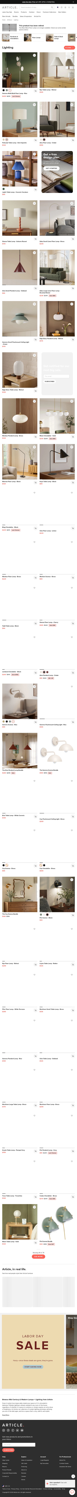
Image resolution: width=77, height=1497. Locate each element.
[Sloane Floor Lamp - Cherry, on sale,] (57, 602)
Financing (24, 1466)
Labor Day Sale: (27, 2)
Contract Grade (63, 1463)
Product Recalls (6, 1470)
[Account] (65, 7)
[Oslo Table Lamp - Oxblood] (57, 1035)
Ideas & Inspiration (26, 1460)
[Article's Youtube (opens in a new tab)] (22, 1430)
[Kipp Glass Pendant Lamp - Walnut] (57, 318)
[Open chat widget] (72, 1492)
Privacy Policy (15, 1489)
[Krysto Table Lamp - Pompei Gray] (19, 1130)
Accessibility (57, 1489)
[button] (61, 7)
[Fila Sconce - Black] (57, 894)
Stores (23, 1479)
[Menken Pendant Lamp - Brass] (19, 416)
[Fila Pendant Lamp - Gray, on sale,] (57, 1130)
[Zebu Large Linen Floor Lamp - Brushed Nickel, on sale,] (57, 267)
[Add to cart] (35, 91)
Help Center (5, 1460)
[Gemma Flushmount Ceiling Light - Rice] (57, 701)
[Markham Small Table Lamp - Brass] (57, 989)
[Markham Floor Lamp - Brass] (57, 1084)
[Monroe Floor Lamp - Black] (19, 461)
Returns (4, 1466)
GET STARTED (51, 168)
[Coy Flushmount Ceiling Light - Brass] (57, 795)
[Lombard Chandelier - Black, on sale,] (19, 652)
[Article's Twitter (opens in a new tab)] (17, 1430)
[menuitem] (7, 12)
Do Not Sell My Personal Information (31, 1489)
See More (38, 1256)
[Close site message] (73, 2)
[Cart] (73, 7)
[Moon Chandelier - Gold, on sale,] (57, 416)
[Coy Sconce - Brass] (19, 845)
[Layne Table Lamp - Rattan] (57, 943)
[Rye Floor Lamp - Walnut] (19, 943)
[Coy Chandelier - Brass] (57, 845)
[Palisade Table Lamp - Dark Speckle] (19, 119)
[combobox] (58, 7)
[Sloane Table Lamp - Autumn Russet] (19, 218)
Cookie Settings (47, 1489)
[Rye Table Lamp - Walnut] (57, 70)
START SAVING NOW (33, 1367)
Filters (68, 47)
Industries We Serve (65, 1466)
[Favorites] (69, 7)
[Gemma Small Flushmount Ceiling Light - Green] (19, 318)
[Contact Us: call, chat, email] (61, 7)
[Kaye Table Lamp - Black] (57, 461)
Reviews (23, 1473)
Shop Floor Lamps (29, 35)
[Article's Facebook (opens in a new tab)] (12, 1430)
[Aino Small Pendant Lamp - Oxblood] (19, 267)
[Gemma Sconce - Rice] (19, 701)
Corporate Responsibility (9, 1473)
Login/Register (44, 1460)
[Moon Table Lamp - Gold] (19, 1222)
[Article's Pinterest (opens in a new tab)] (8, 1430)
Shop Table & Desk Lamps (54, 35)
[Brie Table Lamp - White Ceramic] (19, 795)
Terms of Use (6, 1489)
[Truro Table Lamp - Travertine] (19, 1176)
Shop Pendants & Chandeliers (11, 35)
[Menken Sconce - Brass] (57, 557)
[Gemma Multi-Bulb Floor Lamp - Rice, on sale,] (19, 70)
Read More (5, 1415)
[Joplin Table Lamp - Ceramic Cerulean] (19, 168)
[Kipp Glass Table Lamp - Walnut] (19, 370)
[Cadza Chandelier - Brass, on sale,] (57, 1176)
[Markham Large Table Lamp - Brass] (19, 1084)
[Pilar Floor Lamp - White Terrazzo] (19, 989)
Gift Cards (24, 1463)
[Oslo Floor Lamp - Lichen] (57, 507)
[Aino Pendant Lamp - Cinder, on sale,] (57, 652)
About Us (24, 1470)
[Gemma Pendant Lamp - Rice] (19, 1035)
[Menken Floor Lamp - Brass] (19, 557)
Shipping (4, 1463)
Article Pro (62, 1460)
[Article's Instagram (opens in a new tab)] (3, 1430)
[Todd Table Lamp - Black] (19, 602)
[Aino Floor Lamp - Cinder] (57, 119)
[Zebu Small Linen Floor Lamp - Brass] (57, 218)
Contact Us (5, 1476)
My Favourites (44, 1463)
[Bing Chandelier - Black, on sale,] (19, 507)
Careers (23, 1476)
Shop (63, 1489)
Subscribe (49, 381)
